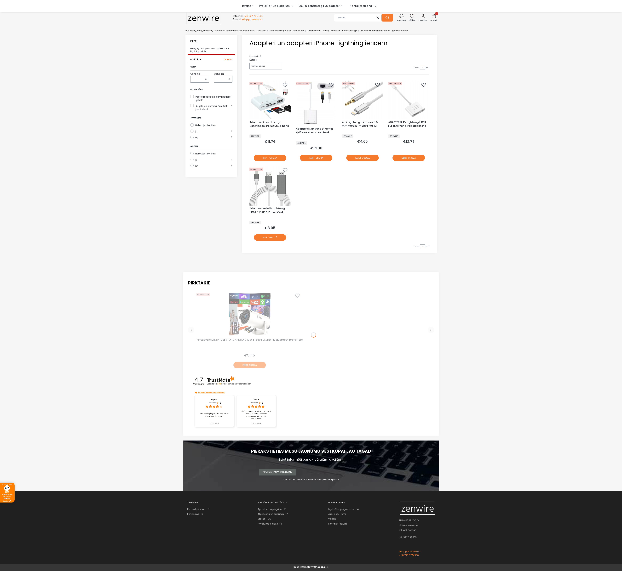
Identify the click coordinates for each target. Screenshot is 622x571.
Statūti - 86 (264, 518)
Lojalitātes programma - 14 (343, 509)
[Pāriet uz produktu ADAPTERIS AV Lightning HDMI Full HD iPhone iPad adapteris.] (408, 100)
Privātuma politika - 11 (270, 523)
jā (196, 131)
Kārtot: (253, 59)
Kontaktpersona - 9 (198, 509)
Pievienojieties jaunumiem (277, 472)
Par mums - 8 (195, 514)
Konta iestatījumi (337, 523)
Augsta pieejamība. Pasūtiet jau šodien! (211, 107)
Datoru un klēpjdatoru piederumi (287, 30)
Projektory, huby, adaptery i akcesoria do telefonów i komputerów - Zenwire (225, 30)
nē (196, 137)
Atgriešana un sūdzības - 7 (273, 514)
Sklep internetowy (310, 567)
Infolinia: (248, 16)
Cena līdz (219, 73)
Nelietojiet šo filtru (205, 125)
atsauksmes (234, 384)
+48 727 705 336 (409, 555)
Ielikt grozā (270, 157)
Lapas (417, 67)
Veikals (332, 518)
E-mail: (248, 19)
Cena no (195, 73)
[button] (387, 18)
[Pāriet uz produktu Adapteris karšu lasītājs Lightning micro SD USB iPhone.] (270, 100)
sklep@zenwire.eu (409, 551)
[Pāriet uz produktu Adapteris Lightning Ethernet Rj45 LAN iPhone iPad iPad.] (316, 103)
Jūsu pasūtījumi (337, 514)
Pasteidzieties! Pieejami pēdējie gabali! (213, 98)
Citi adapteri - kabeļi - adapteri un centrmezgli (332, 30)
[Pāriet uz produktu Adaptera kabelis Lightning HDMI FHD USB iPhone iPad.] (270, 185)
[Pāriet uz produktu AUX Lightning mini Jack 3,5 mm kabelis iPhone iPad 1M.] (362, 100)
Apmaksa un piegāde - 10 (272, 509)
